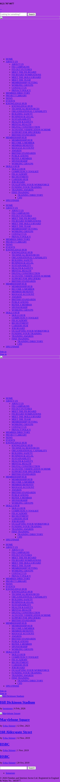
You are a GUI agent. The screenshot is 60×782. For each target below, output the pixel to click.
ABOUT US (12, 61)
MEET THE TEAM (21, 80)
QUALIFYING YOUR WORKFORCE (30, 184)
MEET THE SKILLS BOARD (26, 77)
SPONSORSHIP (20, 161)
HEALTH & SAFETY (22, 122)
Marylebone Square (15, 719)
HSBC (4, 744)
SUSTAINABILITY (21, 119)
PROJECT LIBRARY (16, 95)
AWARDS (17, 150)
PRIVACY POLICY (21, 90)
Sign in (3, 354)
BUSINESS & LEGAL (23, 116)
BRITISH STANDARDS (24, 135)
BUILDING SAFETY (22, 114)
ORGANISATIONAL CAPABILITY (29, 111)
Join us (3, 351)
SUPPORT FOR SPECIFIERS (26, 132)
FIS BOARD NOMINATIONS (26, 74)
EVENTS (10, 101)
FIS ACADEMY (20, 174)
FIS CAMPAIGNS (20, 67)
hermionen (8, 708)
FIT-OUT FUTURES (22, 69)
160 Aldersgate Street (16, 732)
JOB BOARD (18, 182)
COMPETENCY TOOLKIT (25, 171)
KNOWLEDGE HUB (16, 103)
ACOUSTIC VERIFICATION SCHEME (31, 129)
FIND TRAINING (20, 192)
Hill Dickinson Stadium (17, 702)
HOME (9, 59)
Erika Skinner (9, 726)
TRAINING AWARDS (22, 190)
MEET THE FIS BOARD (24, 72)
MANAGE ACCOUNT (23, 148)
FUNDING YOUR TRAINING (27, 187)
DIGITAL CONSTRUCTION (26, 127)
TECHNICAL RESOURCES (25, 108)
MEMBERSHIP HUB (16, 137)
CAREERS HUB (20, 179)
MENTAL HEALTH (21, 124)
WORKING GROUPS (22, 85)
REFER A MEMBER (22, 158)
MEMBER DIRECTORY (18, 93)
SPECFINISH (12, 200)
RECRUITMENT (20, 177)
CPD (19, 197)
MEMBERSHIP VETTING (25, 82)
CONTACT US (19, 88)
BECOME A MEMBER (23, 143)
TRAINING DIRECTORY (30, 195)
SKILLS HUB (13, 166)
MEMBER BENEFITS (22, 145)
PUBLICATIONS (20, 156)
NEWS (9, 98)
